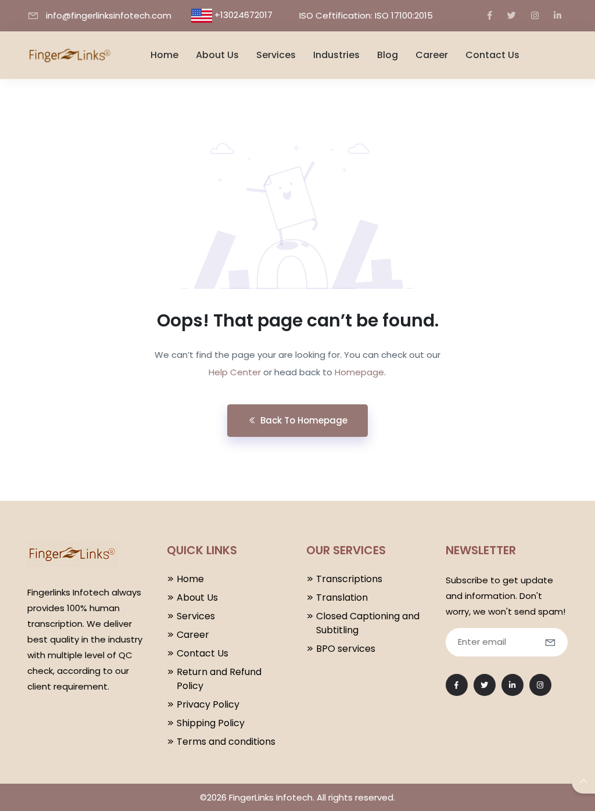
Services (276, 55)
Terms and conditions (226, 741)
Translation (342, 597)
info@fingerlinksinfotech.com (108, 15)
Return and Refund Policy (219, 678)
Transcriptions (349, 579)
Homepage (359, 372)
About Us (217, 55)
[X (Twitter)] (511, 15)
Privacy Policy (208, 704)
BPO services (345, 648)
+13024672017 (243, 15)
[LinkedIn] (557, 15)
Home (164, 55)
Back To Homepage (303, 420)
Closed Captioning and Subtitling (368, 623)
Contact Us (492, 55)
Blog (387, 55)
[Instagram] (535, 15)
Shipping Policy (211, 723)
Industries (336, 55)
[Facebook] (490, 15)
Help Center (235, 372)
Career (431, 55)
